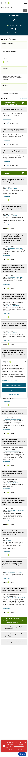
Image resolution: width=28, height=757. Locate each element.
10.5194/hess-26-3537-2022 (12, 451)
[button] (23, 98)
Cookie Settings (14, 394)
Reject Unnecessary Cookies (14, 385)
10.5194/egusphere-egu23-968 (13, 419)
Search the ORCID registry (7, 7)
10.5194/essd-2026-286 (11, 215)
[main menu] (25, 3)
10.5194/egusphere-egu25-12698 (14, 277)
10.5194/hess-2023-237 (11, 333)
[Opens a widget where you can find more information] (22, 754)
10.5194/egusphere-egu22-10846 (14, 572)
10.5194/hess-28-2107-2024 (12, 306)
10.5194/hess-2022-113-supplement (14, 510)
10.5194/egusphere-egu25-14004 (14, 248)
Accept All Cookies (14, 390)
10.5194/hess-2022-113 (11, 540)
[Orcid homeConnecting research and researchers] (5, 2)
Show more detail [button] (7, 119)
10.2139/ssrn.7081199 (11, 188)
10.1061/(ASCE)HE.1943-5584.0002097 (15, 598)
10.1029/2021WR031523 (11, 483)
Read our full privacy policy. (9, 380)
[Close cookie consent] (25, 361)
